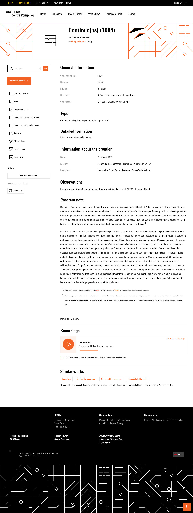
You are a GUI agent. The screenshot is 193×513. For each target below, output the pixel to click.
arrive (68, 2)
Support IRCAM (61, 435)
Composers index (114, 13)
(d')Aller (98, 290)
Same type (66, 379)
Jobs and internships (18, 435)
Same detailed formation (138, 379)
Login (176, 2)
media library (75, 13)
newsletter (58, 2)
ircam (10, 2)
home (43, 13)
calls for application (43, 2)
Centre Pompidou (61, 439)
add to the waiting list (110, 349)
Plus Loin (116, 290)
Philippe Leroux (78, 41)
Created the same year (86, 379)
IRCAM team (14, 439)
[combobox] (28, 68)
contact (131, 13)
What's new (94, 13)
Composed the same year (111, 379)
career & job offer (23, 2)
